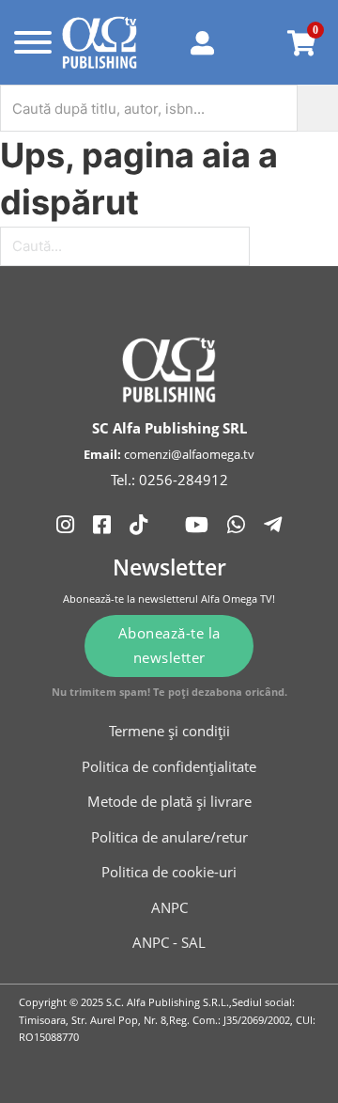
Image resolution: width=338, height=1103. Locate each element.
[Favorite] (256, 42)
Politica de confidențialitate (169, 766)
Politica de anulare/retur (169, 836)
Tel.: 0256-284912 (169, 479)
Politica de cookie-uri (169, 871)
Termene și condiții (169, 730)
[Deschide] (28, 42)
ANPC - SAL (169, 942)
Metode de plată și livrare (169, 801)
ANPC (169, 907)
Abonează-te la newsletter (169, 645)
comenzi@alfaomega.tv (189, 454)
